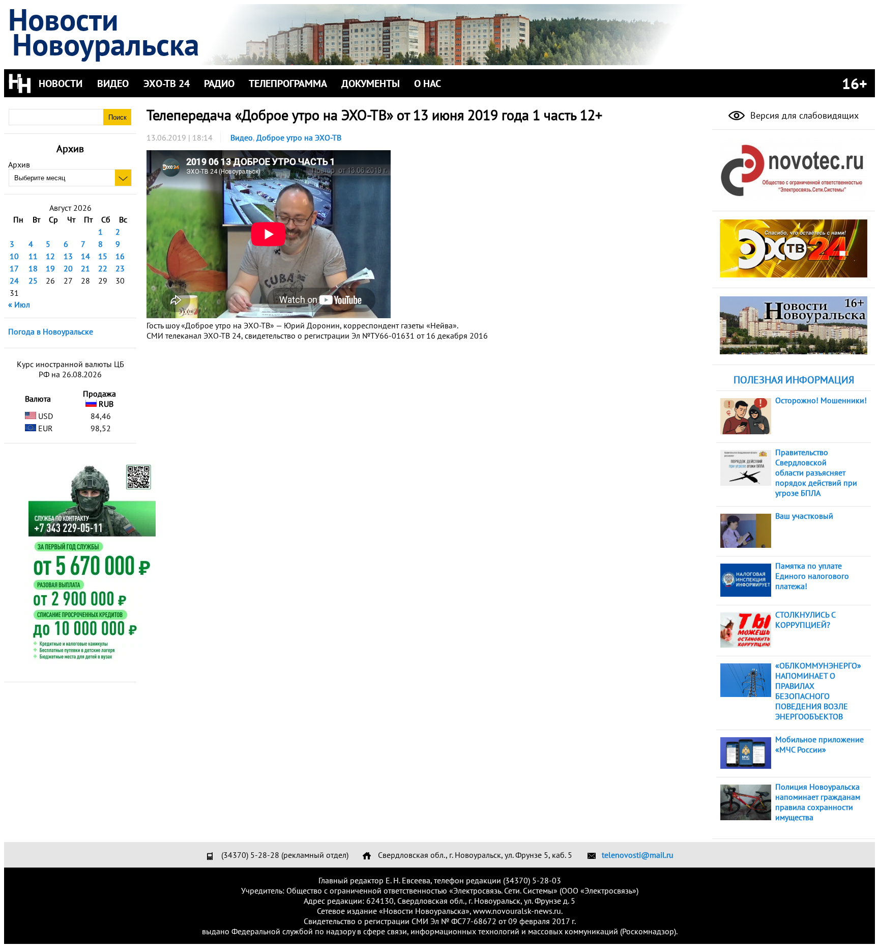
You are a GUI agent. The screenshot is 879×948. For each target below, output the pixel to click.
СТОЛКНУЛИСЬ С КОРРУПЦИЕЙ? (805, 619)
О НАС (427, 83)
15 (102, 256)
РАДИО (219, 83)
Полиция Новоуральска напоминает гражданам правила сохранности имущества (817, 802)
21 (85, 268)
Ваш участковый (804, 516)
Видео (241, 137)
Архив (19, 164)
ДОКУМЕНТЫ (370, 83)
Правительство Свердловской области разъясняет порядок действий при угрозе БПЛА (816, 472)
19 (50, 268)
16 (120, 256)
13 (68, 256)
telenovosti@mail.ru (637, 855)
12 (50, 256)
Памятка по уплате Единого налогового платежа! (812, 576)
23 (120, 268)
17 (14, 268)
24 (14, 280)
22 (102, 268)
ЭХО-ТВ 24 (166, 83)
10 (14, 256)
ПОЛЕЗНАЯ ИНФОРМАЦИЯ (794, 379)
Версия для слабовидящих (803, 115)
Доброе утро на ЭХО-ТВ (298, 137)
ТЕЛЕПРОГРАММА (288, 83)
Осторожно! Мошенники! (821, 400)
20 (68, 268)
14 (85, 256)
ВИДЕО (113, 83)
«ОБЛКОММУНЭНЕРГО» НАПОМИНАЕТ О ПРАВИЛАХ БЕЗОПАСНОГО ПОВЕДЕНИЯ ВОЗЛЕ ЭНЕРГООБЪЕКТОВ (818, 690)
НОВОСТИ (60, 83)
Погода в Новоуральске (50, 331)
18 (33, 268)
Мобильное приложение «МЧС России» (819, 744)
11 (33, 256)
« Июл (19, 304)
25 (33, 280)
